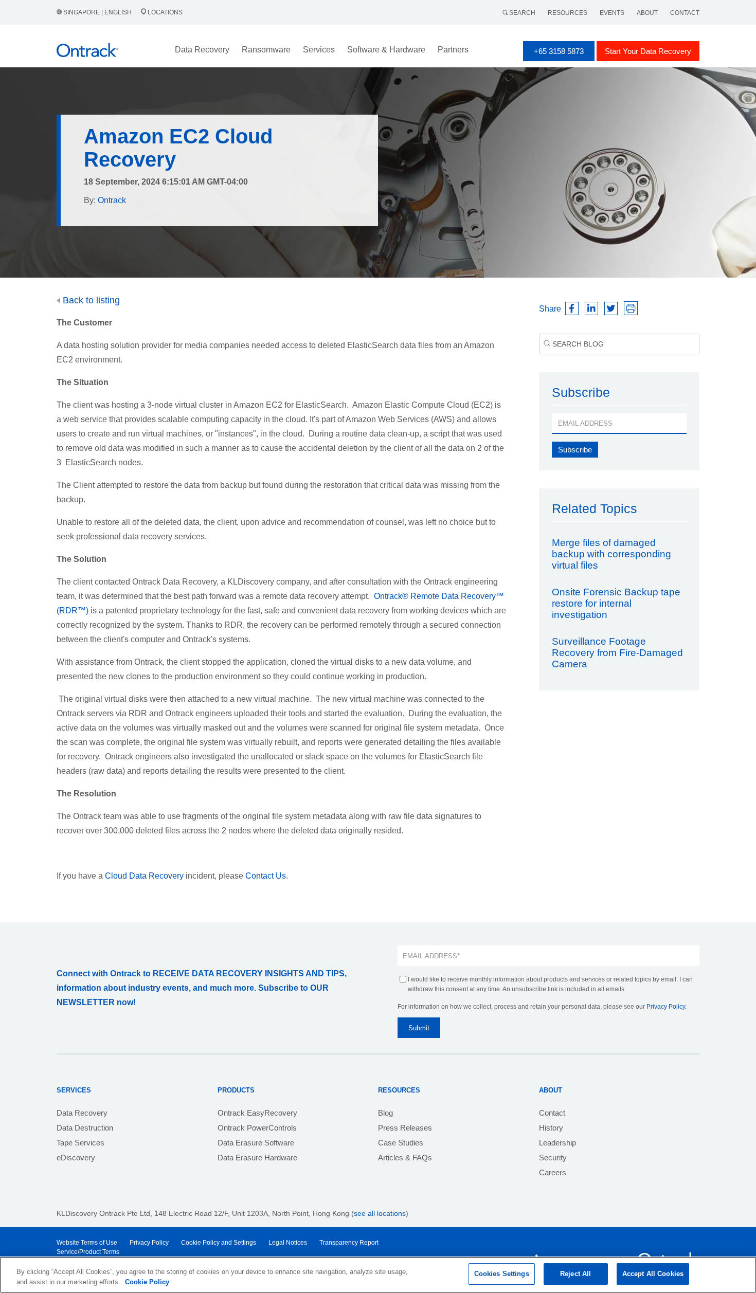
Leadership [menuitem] (557, 1142)
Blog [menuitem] (385, 1112)
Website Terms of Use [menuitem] (87, 1242)
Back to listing (90, 300)
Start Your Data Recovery (648, 51)
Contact (684, 12)
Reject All (575, 1274)
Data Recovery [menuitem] (82, 1112)
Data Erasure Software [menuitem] (256, 1142)
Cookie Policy (147, 1282)
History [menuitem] (551, 1127)
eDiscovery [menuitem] (76, 1157)
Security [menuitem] (553, 1157)
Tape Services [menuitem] (80, 1142)
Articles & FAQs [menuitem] (405, 1157)
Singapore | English (97, 12)
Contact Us (265, 875)
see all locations (380, 1213)
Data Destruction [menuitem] (85, 1127)
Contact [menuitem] (552, 1112)
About (647, 12)
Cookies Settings (501, 1274)
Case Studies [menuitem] (400, 1142)
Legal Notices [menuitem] (287, 1242)
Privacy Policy (665, 1006)
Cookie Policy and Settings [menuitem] (218, 1242)
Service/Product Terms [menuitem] (88, 1251)
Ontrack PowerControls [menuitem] (257, 1127)
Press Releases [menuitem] (405, 1127)
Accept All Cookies (652, 1274)
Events (612, 12)
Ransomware (266, 49)
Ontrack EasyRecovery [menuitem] (257, 1112)
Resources (567, 12)
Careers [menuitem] (552, 1172)
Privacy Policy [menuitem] (149, 1242)
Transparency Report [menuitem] (349, 1242)
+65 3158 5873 (559, 51)
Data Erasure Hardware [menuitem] (257, 1157)
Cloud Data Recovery (144, 875)
